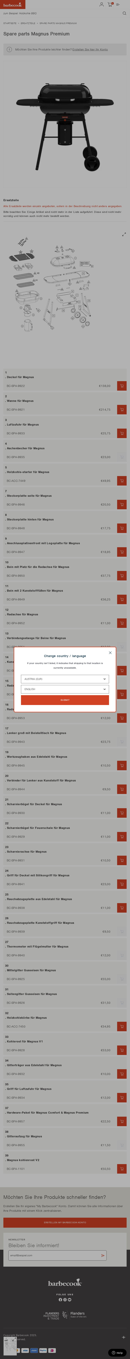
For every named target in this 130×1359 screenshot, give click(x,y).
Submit (65, 700)
